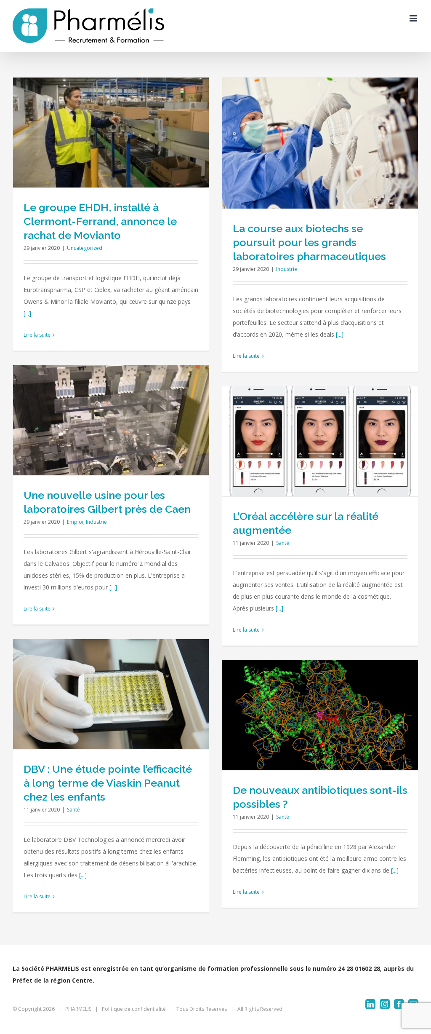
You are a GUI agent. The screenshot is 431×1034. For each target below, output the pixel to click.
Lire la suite (37, 334)
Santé (282, 542)
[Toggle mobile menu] (414, 18)
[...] (27, 313)
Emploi (75, 521)
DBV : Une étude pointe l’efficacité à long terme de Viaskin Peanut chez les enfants (108, 783)
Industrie (286, 269)
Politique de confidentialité (134, 1009)
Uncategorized (84, 248)
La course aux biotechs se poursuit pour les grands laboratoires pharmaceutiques (309, 242)
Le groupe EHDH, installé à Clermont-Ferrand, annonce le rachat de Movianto (100, 221)
